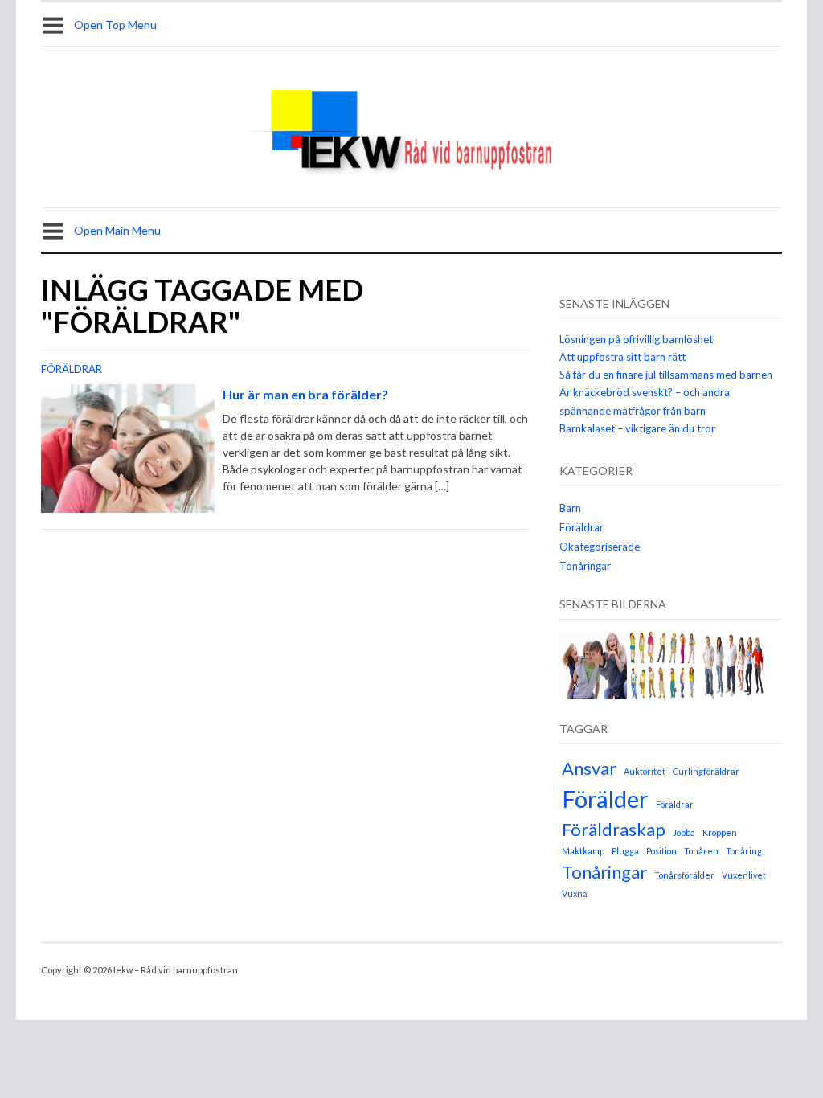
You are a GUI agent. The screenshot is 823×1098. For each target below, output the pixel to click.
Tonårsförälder (684, 875)
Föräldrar (71, 369)
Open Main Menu (117, 230)
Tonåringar (585, 565)
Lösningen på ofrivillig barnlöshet (636, 339)
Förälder (605, 799)
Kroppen (719, 832)
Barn (570, 508)
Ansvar (589, 768)
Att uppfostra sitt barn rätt (622, 356)
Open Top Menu (115, 24)
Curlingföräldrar (706, 771)
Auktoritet (644, 771)
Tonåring (744, 851)
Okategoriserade (599, 546)
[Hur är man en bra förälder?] (128, 447)
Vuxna (575, 893)
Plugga (625, 851)
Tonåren (701, 851)
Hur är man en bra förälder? (305, 394)
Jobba (684, 832)
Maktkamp (583, 851)
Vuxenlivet (744, 875)
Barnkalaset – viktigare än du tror (637, 428)
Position (661, 851)
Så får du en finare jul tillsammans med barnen (665, 374)
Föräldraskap (613, 829)
